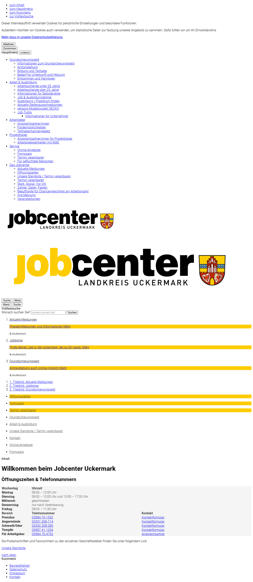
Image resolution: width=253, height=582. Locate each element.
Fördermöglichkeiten (31, 127)
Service (14, 146)
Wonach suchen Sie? (16, 312)
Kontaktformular (153, 517)
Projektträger (18, 135)
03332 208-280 (42, 526)
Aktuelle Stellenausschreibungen (39, 105)
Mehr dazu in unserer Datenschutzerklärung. (32, 37)
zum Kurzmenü (20, 12)
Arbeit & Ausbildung (23, 82)
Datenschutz (18, 569)
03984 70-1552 (42, 517)
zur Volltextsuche (21, 16)
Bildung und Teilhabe (32, 71)
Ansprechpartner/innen (33, 124)
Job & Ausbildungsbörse (34, 97)
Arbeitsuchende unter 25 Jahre (38, 86)
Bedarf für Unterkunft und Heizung (41, 75)
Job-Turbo (24, 112)
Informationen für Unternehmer (46, 116)
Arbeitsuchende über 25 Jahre (38, 90)
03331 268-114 (42, 521)
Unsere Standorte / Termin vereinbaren (44, 176)
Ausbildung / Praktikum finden (38, 101)
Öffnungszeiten (28, 172)
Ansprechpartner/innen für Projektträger (44, 139)
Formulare (24, 154)
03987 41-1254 (42, 530)
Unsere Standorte (13, 548)
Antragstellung (27, 67)
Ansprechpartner (153, 534)
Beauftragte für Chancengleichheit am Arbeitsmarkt (53, 191)
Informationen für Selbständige (38, 93)
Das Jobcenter (19, 165)
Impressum (17, 573)
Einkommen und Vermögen (36, 78)
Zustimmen (9, 48)
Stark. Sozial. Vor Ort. (32, 184)
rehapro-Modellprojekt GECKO (38, 108)
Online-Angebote (29, 150)
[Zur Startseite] (120, 296)
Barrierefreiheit (19, 566)
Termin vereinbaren (30, 157)
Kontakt (14, 577)
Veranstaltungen (28, 199)
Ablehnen (8, 44)
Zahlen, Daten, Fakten (32, 187)
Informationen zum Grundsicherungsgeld (45, 63)
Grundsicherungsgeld (24, 60)
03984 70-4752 (42, 534)
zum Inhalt (16, 5)
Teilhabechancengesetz (33, 131)
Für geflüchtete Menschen (35, 161)
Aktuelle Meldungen (31, 169)
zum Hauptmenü (21, 9)
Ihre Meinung (26, 195)
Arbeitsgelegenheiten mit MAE (38, 142)
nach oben (9, 555)
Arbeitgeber (17, 120)
